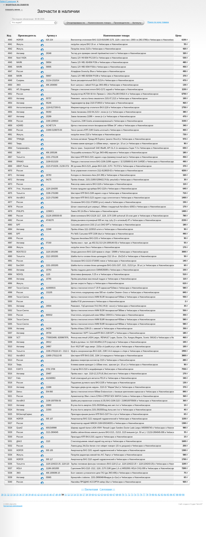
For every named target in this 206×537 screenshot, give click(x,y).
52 (68, 494)
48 (56, 494)
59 (90, 494)
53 (71, 494)
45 (47, 494)
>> (113, 489)
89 (180, 494)
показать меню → (14, 9)
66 (111, 494)
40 (32, 494)
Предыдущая (91, 489)
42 (38, 494)
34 (14, 494)
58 (87, 494)
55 (77, 494)
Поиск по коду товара (158, 22)
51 (65, 494)
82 (159, 494)
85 (168, 494)
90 (183, 494)
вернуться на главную (17, 4)
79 (150, 494)
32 (8, 494)
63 (102, 494)
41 (35, 494)
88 (177, 494)
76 (141, 494)
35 (17, 494)
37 (23, 494)
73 (132, 494)
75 (138, 494)
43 (41, 494)
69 (120, 494)
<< (82, 489)
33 (11, 494)
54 (74, 494)
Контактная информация (12, 506)
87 (174, 494)
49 (59, 494)
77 (144, 494)
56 (80, 494)
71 (126, 494)
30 (2, 494)
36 (20, 494)
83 (162, 494)
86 (171, 494)
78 (147, 494)
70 (123, 494)
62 (99, 494)
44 (44, 494)
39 (29, 494)
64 (105, 494)
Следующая (106, 489)
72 (129, 494)
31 (5, 494)
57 (83, 494)
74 (135, 494)
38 (26, 494)
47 (53, 494)
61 (96, 494)
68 (117, 494)
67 (114, 494)
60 (93, 494)
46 (50, 494)
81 (156, 494)
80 (153, 494)
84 (165, 494)
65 (108, 494)
